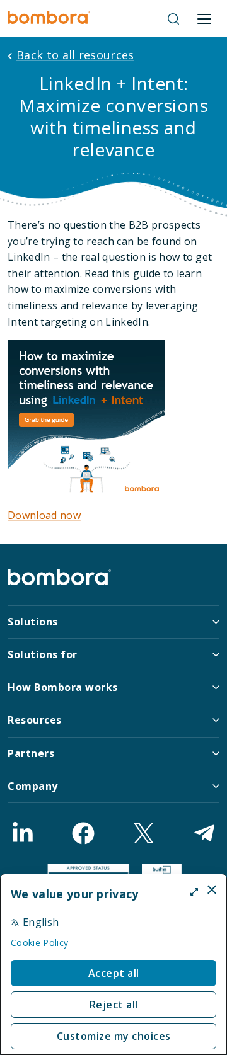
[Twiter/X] (144, 833)
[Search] (173, 19)
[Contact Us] (204, 833)
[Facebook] (83, 833)
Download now (44, 515)
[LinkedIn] (23, 833)
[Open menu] (204, 19)
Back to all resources (75, 54)
